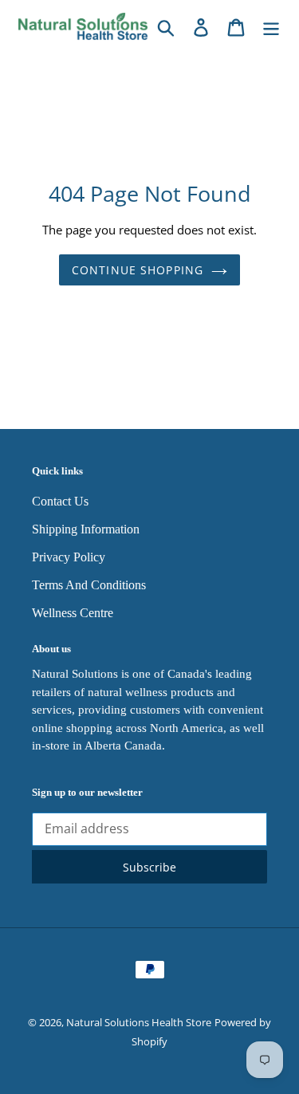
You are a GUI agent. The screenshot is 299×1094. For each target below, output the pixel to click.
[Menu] (271, 26)
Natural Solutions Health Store (138, 1022)
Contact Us (60, 501)
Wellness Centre (72, 613)
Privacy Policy (68, 557)
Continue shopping (137, 269)
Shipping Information (86, 529)
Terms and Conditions (89, 585)
